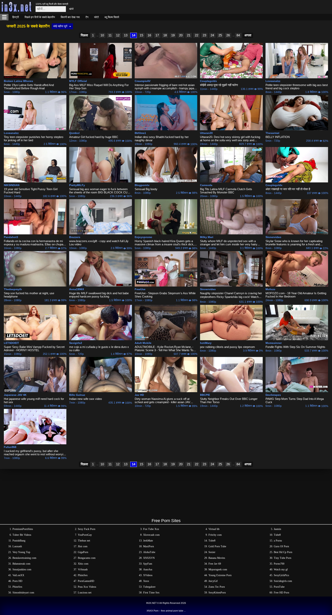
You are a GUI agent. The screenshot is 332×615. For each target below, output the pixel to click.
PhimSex (83, 575)
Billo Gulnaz (77, 394)
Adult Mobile (143, 342)
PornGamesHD (86, 581)
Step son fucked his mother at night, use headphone (29, 295)
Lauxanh (17, 546)
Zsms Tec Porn (216, 586)
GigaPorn (83, 552)
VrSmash (83, 569)
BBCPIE (205, 394)
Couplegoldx (208, 81)
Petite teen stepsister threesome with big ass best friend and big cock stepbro (297, 86)
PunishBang (18, 540)
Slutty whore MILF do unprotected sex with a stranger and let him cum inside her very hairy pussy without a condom (228, 242)
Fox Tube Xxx (151, 529)
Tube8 (277, 534)
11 (110, 35)
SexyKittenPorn (217, 592)
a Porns (278, 540)
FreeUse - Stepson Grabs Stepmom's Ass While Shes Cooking (165, 295)
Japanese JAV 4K (15, 394)
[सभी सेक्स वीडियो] (4, 17)
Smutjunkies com (21, 569)
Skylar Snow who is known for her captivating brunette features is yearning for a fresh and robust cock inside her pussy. (294, 242)
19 (173, 35)
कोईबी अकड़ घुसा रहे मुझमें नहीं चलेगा (219, 85)
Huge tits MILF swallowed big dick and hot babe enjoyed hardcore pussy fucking (99, 295)
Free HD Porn (281, 592)
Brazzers (74, 237)
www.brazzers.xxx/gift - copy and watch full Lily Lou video (99, 242)
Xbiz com (83, 563)
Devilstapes (273, 394)
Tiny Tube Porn (282, 558)
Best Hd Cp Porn (283, 552)
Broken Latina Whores (18, 81)
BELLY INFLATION (278, 137)
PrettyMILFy (77, 185)
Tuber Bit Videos (21, 534)
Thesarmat (272, 133)
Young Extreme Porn (220, 575)
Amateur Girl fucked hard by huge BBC (93, 137)
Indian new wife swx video (85, 398)
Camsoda (206, 185)
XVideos (147, 575)
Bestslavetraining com (24, 558)
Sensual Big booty (146, 189)
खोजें (71, 9)
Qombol (74, 133)
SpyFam (147, 563)
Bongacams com (86, 558)
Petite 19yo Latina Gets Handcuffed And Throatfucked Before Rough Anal (29, 86)
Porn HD (17, 581)
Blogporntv (142, 185)
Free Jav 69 (214, 563)
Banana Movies (216, 558)
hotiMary (206, 342)
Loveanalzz (273, 81)
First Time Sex (151, 592)
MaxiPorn (148, 546)
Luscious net (84, 592)
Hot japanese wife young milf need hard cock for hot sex (34, 400)
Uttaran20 (206, 133)
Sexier (211, 552)
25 (220, 35)
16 (149, 35)
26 (228, 35)
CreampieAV (142, 81)
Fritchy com (215, 534)
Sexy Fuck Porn (86, 529)
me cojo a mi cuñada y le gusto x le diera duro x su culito (99, 348)
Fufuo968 (10, 447)
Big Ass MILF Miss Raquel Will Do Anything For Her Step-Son (99, 86)
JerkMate (148, 540)
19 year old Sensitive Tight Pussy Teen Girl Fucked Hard (30, 190)
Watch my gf (281, 569)
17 (157, 35)
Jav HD (139, 394)
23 (204, 35)
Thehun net (84, 540)
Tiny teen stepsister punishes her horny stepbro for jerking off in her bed (33, 138)
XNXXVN (149, 558)
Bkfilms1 (140, 133)
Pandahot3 (11, 237)
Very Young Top (21, 552)
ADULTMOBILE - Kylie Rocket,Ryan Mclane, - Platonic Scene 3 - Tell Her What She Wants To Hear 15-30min (164, 348)
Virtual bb (213, 529)
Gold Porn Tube (217, 546)
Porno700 (279, 563)
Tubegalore (149, 586)
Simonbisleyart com (23, 592)
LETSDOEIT (11, 342)
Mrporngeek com (217, 569)
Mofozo (270, 289)
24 (212, 35)
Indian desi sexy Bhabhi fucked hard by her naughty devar (162, 138)
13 (125, 35)
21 (188, 35)
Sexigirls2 (75, 342)
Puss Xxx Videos (87, 586)
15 (141, 35)
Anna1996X (76, 289)
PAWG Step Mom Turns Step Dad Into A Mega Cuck (295, 400)
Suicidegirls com (283, 581)
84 (238, 35)
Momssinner (274, 342)
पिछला (84, 35)
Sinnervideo (273, 237)
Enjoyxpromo (143, 237)
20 (181, 35)
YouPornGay (85, 534)
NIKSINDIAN (11, 185)
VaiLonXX (18, 575)
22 (196, 35)
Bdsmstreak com (21, 563)
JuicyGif (213, 581)
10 (102, 35)
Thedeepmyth (13, 289)
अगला (247, 35)
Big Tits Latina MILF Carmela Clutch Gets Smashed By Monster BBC (226, 190)
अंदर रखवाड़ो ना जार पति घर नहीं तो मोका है (288, 189)
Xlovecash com (151, 534)
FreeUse (140, 289)
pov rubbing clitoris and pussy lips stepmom (227, 346)
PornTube (279, 586)
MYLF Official (78, 81)
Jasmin (277, 529)
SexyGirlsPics (281, 575)
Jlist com (82, 546)
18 (165, 35)
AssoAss (147, 569)
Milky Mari (206, 237)
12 (118, 35)
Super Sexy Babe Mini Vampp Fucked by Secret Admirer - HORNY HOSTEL (34, 348)
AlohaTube (149, 552)
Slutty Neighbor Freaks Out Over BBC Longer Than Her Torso (228, 400)
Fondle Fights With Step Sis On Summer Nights (295, 346)
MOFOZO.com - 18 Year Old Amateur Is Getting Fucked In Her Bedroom (296, 295)
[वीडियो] (35, 60)
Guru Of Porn (281, 546)
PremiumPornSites (22, 529)
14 (133, 35)
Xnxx (146, 581)
